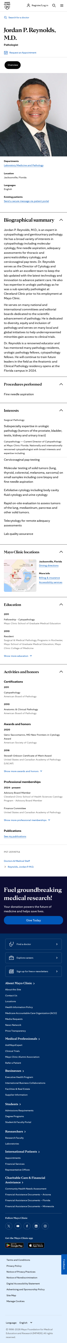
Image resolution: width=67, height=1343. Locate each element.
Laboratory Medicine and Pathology (23, 165)
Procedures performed (23, 384)
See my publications (15, 836)
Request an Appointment (22, 52)
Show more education (16, 655)
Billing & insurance (49, 577)
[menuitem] (12, 65)
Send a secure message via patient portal (26, 201)
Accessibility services (50, 582)
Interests (11, 410)
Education (12, 604)
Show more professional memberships (25, 820)
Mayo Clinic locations (21, 552)
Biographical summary (29, 220)
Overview (13, 64)
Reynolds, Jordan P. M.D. (21, 866)
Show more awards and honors (21, 771)
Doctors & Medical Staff (17, 860)
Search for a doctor (18, 17)
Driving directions (49, 565)
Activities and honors (21, 672)
